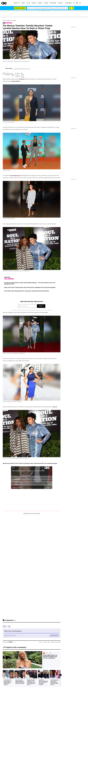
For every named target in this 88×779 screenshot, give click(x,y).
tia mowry (13, 20)
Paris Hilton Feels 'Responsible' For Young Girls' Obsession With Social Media (26, 291)
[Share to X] (12, 73)
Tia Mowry (22, 79)
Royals (34, 3)
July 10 (55, 406)
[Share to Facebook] (8, 73)
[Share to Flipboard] (17, 73)
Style (28, 3)
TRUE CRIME (53, 3)
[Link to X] (80, 3)
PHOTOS (40, 3)
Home (4, 20)
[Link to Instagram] (77, 3)
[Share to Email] (22, 73)
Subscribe (68, 3)
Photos (8, 20)
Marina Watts (8, 68)
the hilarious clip (15, 175)
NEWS (23, 3)
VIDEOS (46, 3)
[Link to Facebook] (73, 3)
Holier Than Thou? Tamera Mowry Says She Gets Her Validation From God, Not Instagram (30, 287)
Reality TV (17, 3)
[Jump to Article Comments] (3, 73)
